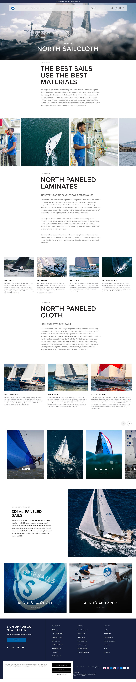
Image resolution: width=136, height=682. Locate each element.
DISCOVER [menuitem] (66, 8)
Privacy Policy (95, 667)
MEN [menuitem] (44, 8)
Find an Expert (56, 656)
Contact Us (107, 652)
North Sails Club (82, 641)
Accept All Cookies (62, 665)
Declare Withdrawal (83, 652)
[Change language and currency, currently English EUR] (112, 8)
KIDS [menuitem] (58, 8)
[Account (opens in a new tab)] (116, 8)
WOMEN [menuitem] (51, 8)
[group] (25, 454)
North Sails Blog (108, 637)
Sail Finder (55, 630)
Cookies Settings (61, 674)
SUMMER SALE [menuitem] (76, 8)
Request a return (83, 648)
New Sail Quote (56, 648)
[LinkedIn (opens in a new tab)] (18, 648)
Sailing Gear (81, 633)
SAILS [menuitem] (26, 8)
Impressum (107, 645)
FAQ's (105, 648)
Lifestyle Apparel (82, 630)
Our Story (106, 630)
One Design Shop (57, 633)
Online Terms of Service (86, 667)
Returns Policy (82, 645)
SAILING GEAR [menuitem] (35, 8)
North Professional (109, 641)
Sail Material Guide (57, 645)
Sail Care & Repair (57, 637)
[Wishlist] (120, 8)
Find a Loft (55, 652)
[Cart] (123, 8)
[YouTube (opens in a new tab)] (23, 648)
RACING (25, 469)
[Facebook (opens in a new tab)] (8, 648)
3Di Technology (56, 641)
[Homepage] (13, 8)
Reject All (61, 669)
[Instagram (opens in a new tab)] (13, 648)
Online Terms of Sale (74, 667)
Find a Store (81, 637)
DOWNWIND (104, 469)
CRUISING (65, 469)
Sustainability (107, 633)
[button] (123, 423)
